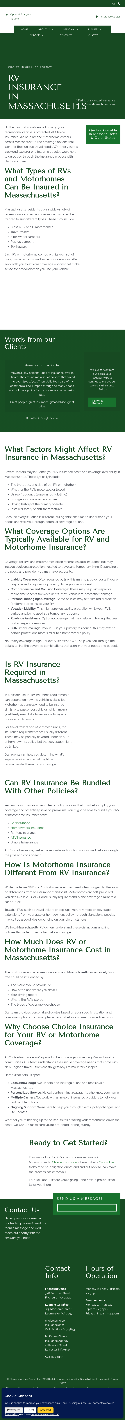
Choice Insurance (64, 1162)
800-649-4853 (65, 1329)
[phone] (119, 3)
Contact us (106, 1162)
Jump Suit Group (78, 1379)
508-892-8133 (54, 1356)
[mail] (113, 3)
